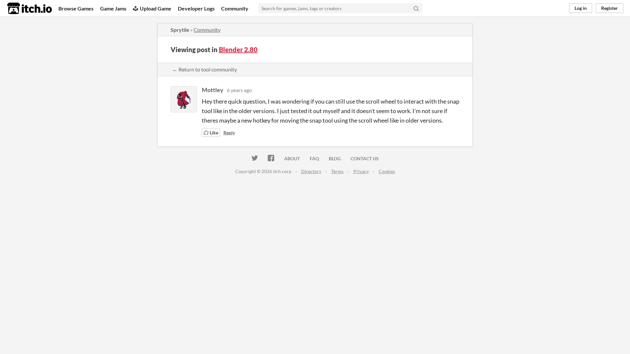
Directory (311, 171)
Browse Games (76, 8)
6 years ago (239, 90)
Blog (335, 158)
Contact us (364, 158)
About (292, 158)
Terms (337, 171)
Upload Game (155, 8)
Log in (581, 8)
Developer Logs (196, 8)
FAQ (314, 158)
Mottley (212, 89)
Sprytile (180, 30)
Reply (229, 132)
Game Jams (113, 8)
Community (234, 8)
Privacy (361, 171)
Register (609, 8)
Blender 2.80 (238, 49)
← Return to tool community (204, 69)
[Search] (416, 8)
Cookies (387, 171)
